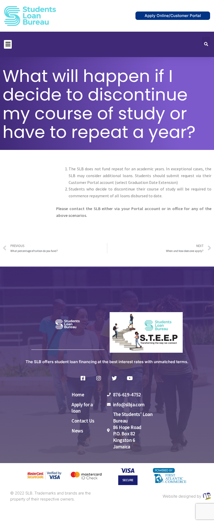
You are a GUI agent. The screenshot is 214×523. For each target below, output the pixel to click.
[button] (8, 44)
